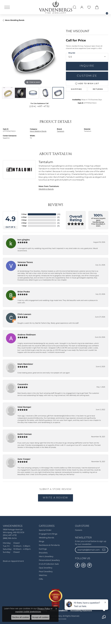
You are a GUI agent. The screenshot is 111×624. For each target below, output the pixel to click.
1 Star (24, 226)
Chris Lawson (24, 314)
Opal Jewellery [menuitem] (45, 568)
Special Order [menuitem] (45, 530)
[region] (33, 55)
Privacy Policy (43, 608)
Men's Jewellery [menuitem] (46, 557)
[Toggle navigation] (7, 7)
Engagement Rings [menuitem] (48, 534)
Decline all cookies (20, 617)
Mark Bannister (25, 364)
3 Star (24, 220)
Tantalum (60, 131)
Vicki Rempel (24, 407)
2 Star (24, 223)
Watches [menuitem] (43, 575)
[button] (74, 7)
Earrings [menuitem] (43, 549)
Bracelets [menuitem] (43, 553)
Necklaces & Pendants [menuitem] (49, 545)
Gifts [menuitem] (41, 579)
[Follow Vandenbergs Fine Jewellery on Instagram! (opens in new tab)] (83, 565)
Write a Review (55, 498)
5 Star (24, 214)
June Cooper (23, 459)
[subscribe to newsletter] (104, 549)
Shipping (76, 89)
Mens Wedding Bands (14, 20)
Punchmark (61, 619)
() (58, 214)
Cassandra (22, 384)
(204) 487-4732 (39, 106)
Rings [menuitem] (41, 541)
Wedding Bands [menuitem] (46, 538)
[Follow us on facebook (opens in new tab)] (77, 565)
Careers (78, 530)
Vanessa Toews (25, 262)
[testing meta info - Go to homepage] (55, 7)
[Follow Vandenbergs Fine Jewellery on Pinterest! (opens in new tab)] (89, 565)
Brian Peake (23, 291)
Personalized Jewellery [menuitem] (49, 560)
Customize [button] (87, 76)
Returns (98, 89)
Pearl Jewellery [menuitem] (46, 572)
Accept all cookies (40, 617)
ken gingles (23, 240)
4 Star (24, 217)
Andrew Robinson (26, 335)
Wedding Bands (46, 189)
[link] (105, 7)
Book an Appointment (13, 561)
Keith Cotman (24, 434)
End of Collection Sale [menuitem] (49, 564)
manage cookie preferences (28, 611)
